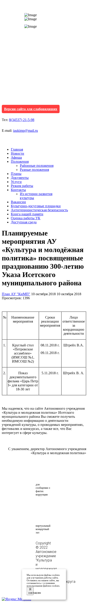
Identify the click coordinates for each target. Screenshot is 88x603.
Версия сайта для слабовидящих (30, 109)
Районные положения (36, 165)
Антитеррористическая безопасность (39, 210)
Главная (17, 149)
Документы (20, 178)
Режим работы (22, 186)
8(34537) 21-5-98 (21, 120)
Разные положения (34, 170)
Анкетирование (57, 505)
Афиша (16, 157)
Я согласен (31, 591)
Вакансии (18, 202)
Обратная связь (48, 473)
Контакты (18, 190)
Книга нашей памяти (27, 214)
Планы (16, 174)
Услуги (16, 182)
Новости (17, 153)
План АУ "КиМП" (16, 294)
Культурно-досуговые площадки (36, 206)
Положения (20, 161)
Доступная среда (24, 222)
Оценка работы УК (25, 218)
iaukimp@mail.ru (25, 130)
